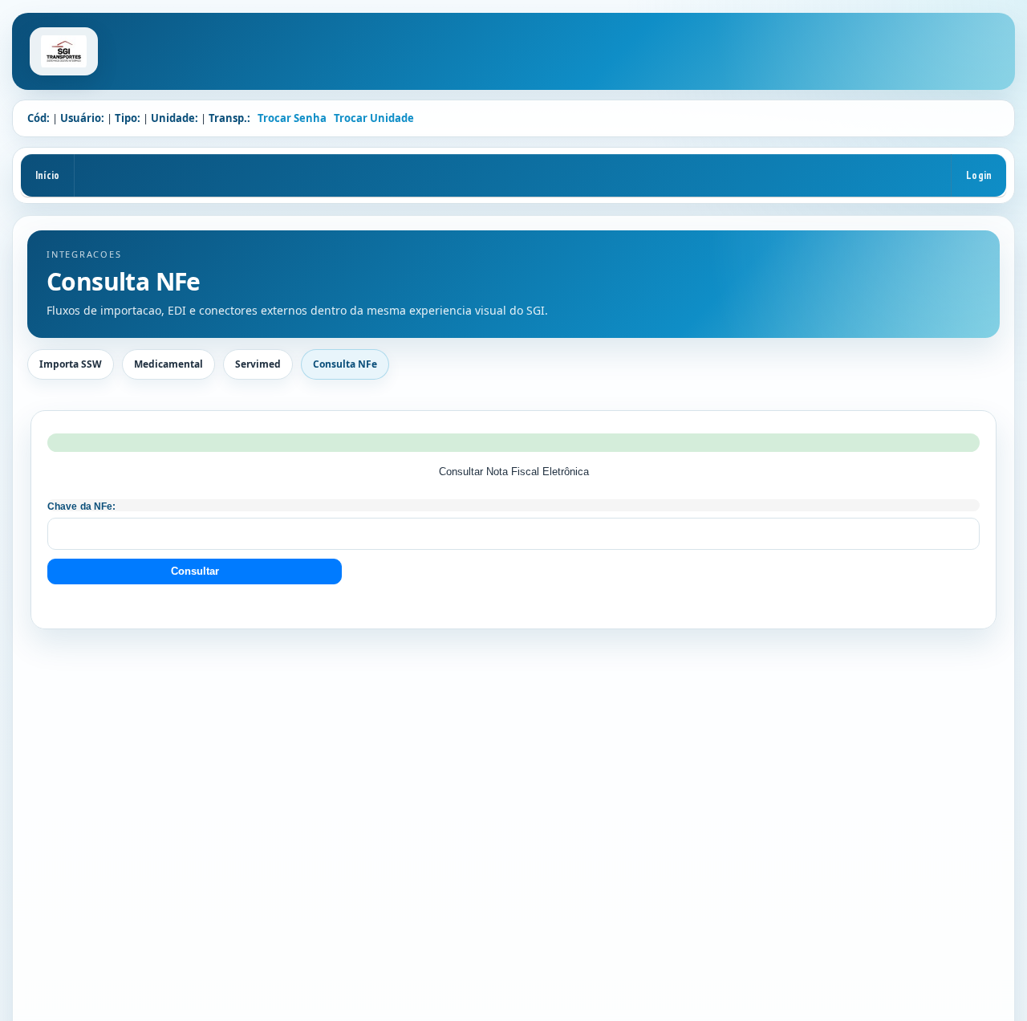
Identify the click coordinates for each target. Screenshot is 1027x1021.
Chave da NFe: (81, 506)
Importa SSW (70, 364)
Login (979, 175)
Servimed (258, 364)
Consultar (195, 571)
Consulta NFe (345, 364)
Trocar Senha (292, 118)
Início (47, 175)
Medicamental (168, 364)
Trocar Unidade (374, 118)
